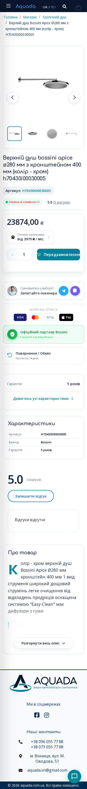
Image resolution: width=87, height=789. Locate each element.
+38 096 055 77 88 (47, 741)
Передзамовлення (62, 254)
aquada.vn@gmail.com (47, 770)
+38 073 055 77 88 (47, 747)
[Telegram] (63, 291)
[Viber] (75, 291)
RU (53, 7)
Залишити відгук (31, 496)
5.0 (58, 202)
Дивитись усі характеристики (41, 398)
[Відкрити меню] (8, 6)
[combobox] (64, 6)
